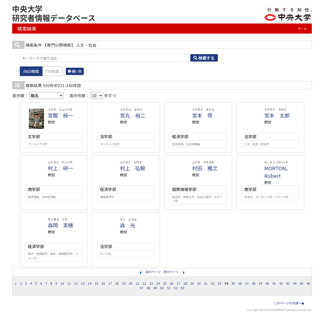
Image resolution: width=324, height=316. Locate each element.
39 (260, 283)
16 (103, 283)
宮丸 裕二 (132, 115)
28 (185, 283)
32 (212, 283)
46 (308, 283)
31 (206, 283)
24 (158, 283)
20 (130, 283)
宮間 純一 (60, 115)
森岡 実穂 (60, 225)
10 (62, 283)
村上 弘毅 (132, 168)
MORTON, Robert (276, 171)
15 (96, 283)
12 (76, 283)
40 (267, 283)
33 (219, 283)
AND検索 (31, 71)
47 (141, 288)
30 (199, 283)
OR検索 (52, 71)
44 (294, 283)
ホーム (302, 28)
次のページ (170, 272)
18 (117, 283)
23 (151, 283)
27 (178, 283)
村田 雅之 (204, 168)
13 (83, 283)
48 (148, 288)
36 (240, 283)
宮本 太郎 (277, 115)
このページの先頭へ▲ (289, 303)
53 (182, 288)
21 (137, 283)
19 (124, 283)
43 (288, 283)
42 (281, 283)
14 (89, 283)
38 (253, 283)
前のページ (153, 272)
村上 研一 (60, 168)
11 (69, 283)
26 (171, 283)
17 (110, 283)
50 (162, 288)
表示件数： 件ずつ (92, 95)
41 (274, 283)
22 (144, 283)
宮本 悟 (202, 115)
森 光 (127, 225)
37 (247, 283)
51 (169, 288)
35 (233, 283)
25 (165, 283)
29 (192, 283)
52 (175, 288)
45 (301, 283)
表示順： (20, 95)
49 (155, 288)
